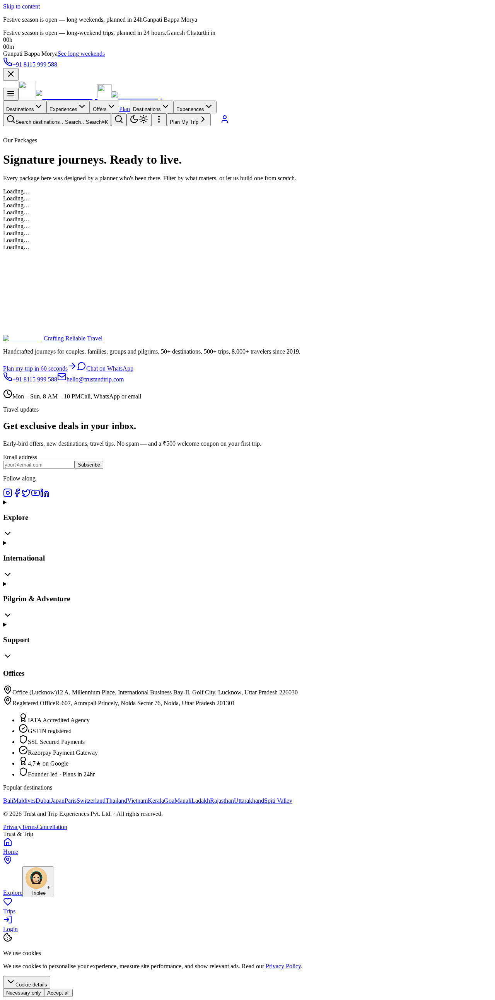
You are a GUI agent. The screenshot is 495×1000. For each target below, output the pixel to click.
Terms (29, 827)
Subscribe (89, 465)
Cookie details (31, 985)
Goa (169, 800)
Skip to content (21, 6)
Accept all (58, 993)
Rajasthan (222, 800)
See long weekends (81, 53)
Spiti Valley (278, 800)
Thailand (116, 800)
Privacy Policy (283, 966)
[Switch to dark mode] (138, 119)
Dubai (43, 800)
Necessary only (23, 993)
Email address (20, 457)
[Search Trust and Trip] (118, 119)
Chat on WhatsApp (109, 368)
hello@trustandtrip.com (95, 379)
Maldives (24, 800)
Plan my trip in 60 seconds (35, 368)
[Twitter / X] (26, 495)
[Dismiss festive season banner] (11, 74)
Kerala (156, 800)
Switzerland (91, 800)
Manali (182, 800)
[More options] (159, 119)
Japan (58, 800)
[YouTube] (35, 495)
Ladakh (200, 800)
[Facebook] (17, 495)
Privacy (12, 827)
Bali (8, 800)
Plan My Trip (184, 122)
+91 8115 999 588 (34, 64)
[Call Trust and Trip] (215, 121)
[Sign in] (224, 121)
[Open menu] (11, 94)
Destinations (20, 109)
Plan (124, 109)
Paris (71, 800)
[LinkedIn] (45, 495)
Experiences (63, 109)
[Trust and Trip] (58, 96)
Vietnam (137, 800)
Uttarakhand (249, 800)
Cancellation (52, 827)
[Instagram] (7, 495)
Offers (100, 109)
